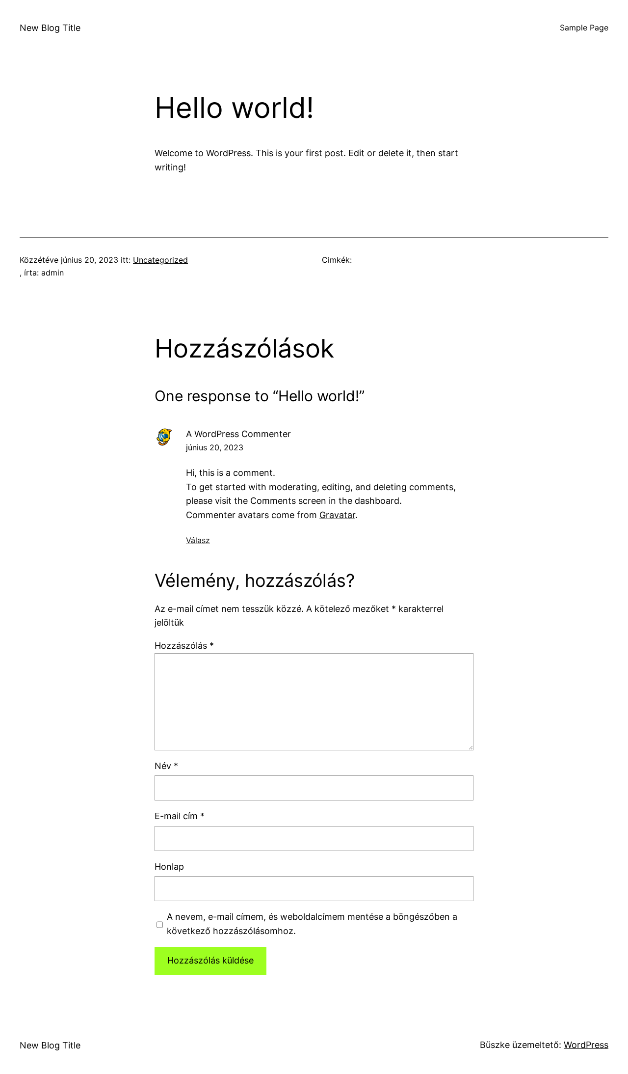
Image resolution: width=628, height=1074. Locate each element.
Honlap (169, 866)
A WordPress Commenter (238, 434)
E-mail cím (180, 816)
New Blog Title (50, 28)
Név (166, 766)
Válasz (198, 540)
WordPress (586, 1045)
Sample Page (584, 27)
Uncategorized (160, 260)
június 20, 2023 (214, 447)
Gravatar (337, 515)
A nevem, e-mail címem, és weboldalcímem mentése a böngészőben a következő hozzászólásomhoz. (312, 923)
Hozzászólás (184, 645)
